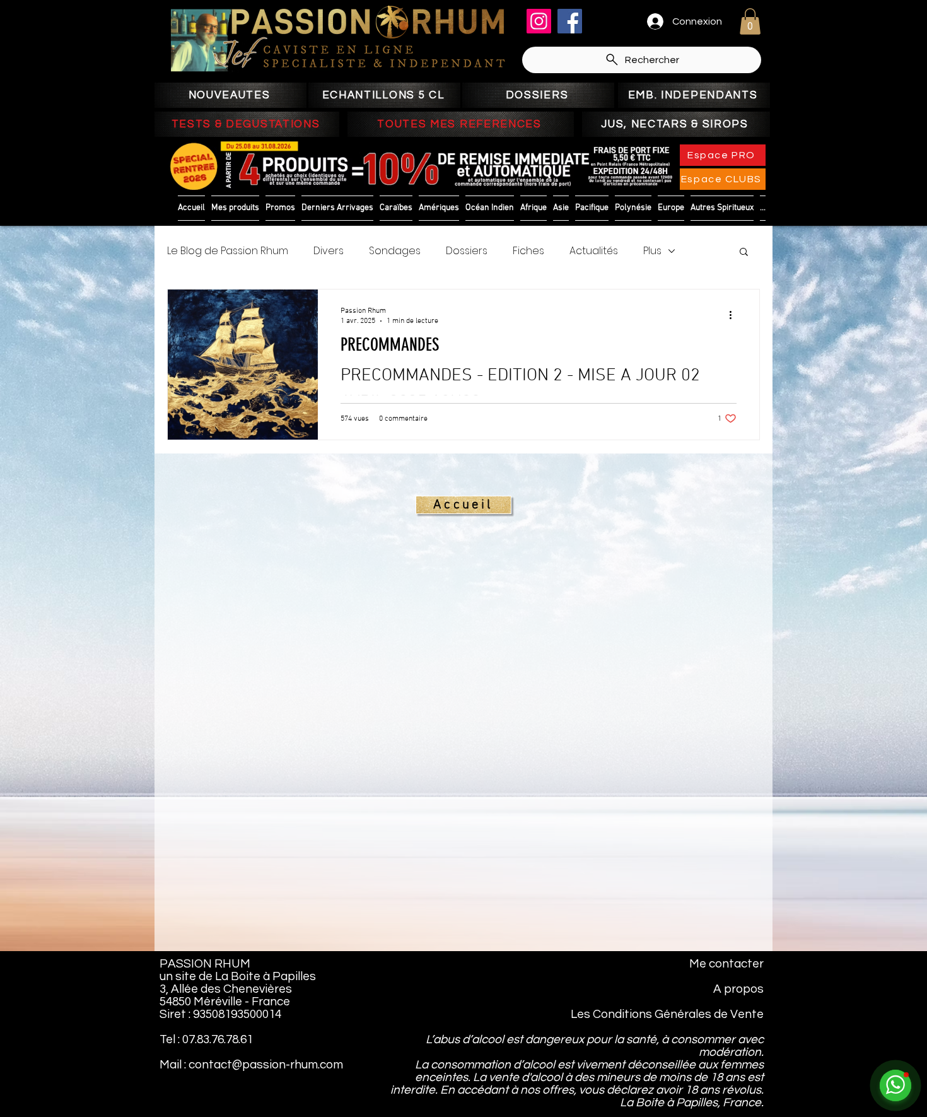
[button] (750, 21)
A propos (738, 989)
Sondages (395, 251)
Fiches (528, 251)
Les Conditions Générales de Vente (667, 1014)
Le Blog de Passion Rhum (227, 251)
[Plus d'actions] (734, 315)
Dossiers (466, 251)
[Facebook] (569, 21)
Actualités (593, 251)
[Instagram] (539, 21)
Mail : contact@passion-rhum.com (251, 1064)
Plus (652, 251)
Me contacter (726, 963)
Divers (328, 251)
